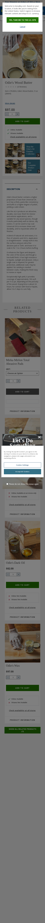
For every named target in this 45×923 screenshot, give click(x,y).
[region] (22, 461)
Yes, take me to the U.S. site (22, 20)
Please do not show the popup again (24, 484)
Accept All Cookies (22, 472)
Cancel (22, 26)
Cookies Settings (22, 465)
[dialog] (22, 17)
